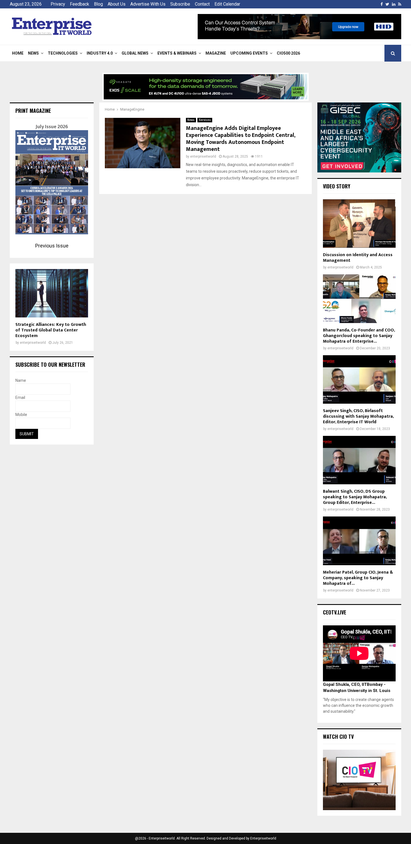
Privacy (58, 4)
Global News (135, 53)
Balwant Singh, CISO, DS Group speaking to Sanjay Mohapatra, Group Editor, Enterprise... (355, 497)
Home (17, 53)
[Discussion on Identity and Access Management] (359, 223)
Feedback (79, 4)
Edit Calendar (227, 4)
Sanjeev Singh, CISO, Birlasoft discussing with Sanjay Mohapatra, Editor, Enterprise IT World (358, 416)
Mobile (21, 414)
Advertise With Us (148, 4)
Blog (98, 4)
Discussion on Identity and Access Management (358, 257)
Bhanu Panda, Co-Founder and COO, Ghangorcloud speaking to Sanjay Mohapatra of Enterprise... (359, 335)
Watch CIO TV (338, 736)
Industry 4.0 (100, 53)
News (33, 53)
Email (20, 397)
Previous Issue (51, 246)
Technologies (63, 53)
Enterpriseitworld (263, 838)
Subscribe (180, 4)
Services (205, 119)
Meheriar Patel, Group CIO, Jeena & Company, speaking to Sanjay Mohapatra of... (358, 578)
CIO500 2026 (288, 53)
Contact (202, 4)
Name (20, 380)
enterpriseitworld (203, 156)
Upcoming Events (249, 53)
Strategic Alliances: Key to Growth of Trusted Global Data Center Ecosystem (50, 330)
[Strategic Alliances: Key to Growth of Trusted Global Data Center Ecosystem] (51, 293)
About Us (117, 4)
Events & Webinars (177, 53)
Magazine (216, 53)
